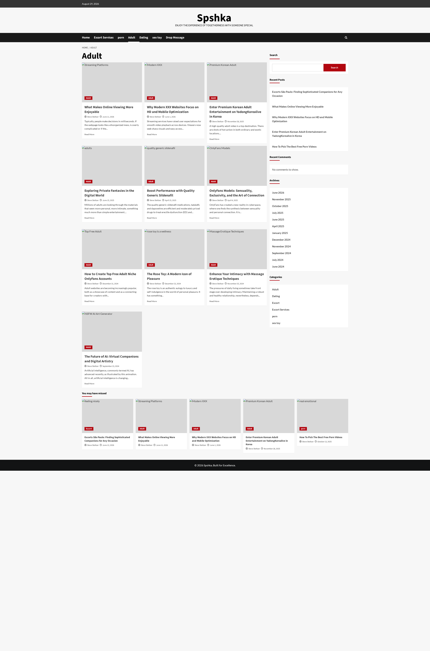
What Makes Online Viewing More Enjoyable (298, 106)
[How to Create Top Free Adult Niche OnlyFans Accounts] (112, 249)
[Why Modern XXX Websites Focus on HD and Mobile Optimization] (174, 82)
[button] (346, 37)
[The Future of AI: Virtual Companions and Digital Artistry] (112, 332)
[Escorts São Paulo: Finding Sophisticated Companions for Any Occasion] (107, 416)
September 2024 (281, 253)
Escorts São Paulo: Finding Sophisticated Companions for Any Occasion (307, 93)
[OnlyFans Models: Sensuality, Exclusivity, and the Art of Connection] (237, 166)
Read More (89, 134)
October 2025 (280, 206)
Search (273, 55)
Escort (276, 302)
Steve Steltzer (93, 116)
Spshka (214, 18)
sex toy (157, 37)
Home (86, 37)
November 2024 (281, 246)
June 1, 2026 (170, 116)
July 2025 (277, 212)
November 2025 (281, 199)
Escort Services (104, 37)
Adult (131, 37)
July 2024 (277, 259)
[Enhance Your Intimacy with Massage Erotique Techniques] (237, 249)
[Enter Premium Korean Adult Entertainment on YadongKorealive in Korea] (237, 82)
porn (121, 37)
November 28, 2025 (235, 121)
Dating (143, 37)
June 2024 (278, 266)
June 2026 (278, 192)
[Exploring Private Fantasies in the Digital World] (112, 166)
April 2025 (278, 226)
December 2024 (281, 239)
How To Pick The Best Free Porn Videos (294, 146)
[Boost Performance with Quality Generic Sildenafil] (174, 166)
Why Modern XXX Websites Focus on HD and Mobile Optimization (173, 109)
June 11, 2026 (108, 116)
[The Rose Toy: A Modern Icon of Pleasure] (174, 249)
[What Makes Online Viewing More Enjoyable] (112, 82)
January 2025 (280, 233)
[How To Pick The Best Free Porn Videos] (322, 416)
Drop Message (175, 37)
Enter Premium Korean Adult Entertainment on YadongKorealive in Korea (235, 112)
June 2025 (278, 219)
